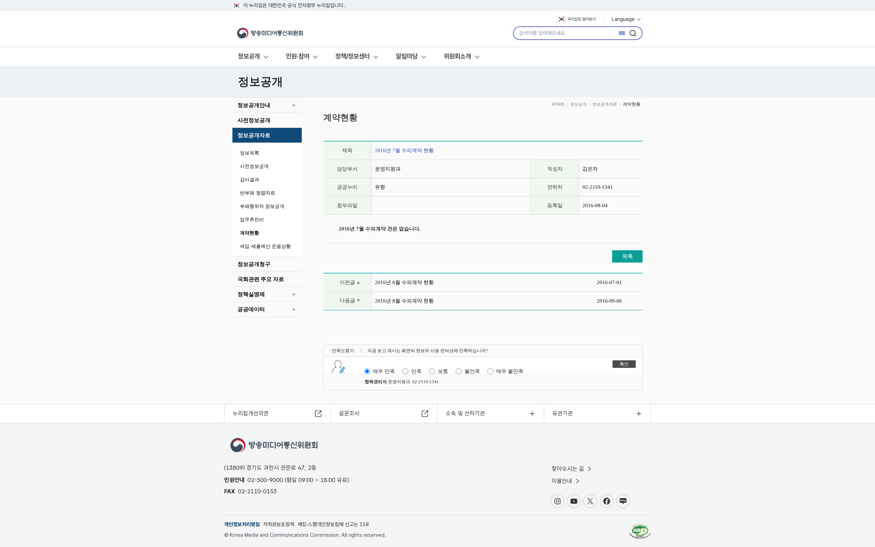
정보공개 (249, 56)
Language (624, 19)
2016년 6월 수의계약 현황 (404, 282)
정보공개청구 (254, 264)
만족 (416, 371)
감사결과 (249, 179)
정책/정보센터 (352, 56)
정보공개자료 (254, 135)
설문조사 (349, 413)
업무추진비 (252, 219)
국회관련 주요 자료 (261, 279)
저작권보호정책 (278, 524)
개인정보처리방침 (242, 524)
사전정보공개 (254, 120)
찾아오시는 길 (569, 468)
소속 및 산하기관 (465, 413)
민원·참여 (297, 56)
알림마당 (407, 56)
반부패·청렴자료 (257, 193)
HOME (558, 104)
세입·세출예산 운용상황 (265, 246)
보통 (443, 371)
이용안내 (563, 481)
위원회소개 (457, 56)
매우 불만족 (509, 371)
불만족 (472, 371)
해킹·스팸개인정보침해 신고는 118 (333, 524)
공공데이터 (251, 309)
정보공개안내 (254, 105)
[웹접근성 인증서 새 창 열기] (640, 528)
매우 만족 (384, 371)
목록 (627, 256)
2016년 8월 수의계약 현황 (404, 301)
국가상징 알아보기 (581, 19)
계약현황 (249, 233)
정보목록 (249, 153)
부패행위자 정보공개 (262, 206)
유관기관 (562, 413)
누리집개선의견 (251, 413)
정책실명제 (251, 294)
